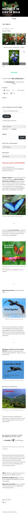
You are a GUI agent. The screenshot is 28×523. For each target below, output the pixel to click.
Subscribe (6, 116)
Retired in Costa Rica (11, 10)
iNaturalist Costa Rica (8, 484)
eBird (4, 473)
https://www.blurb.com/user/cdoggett (12, 169)
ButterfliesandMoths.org (9, 477)
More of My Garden (17, 78)
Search (4, 134)
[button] (24, 52)
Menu (14, 18)
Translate (13, 129)
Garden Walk (6, 31)
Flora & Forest (10, 82)
